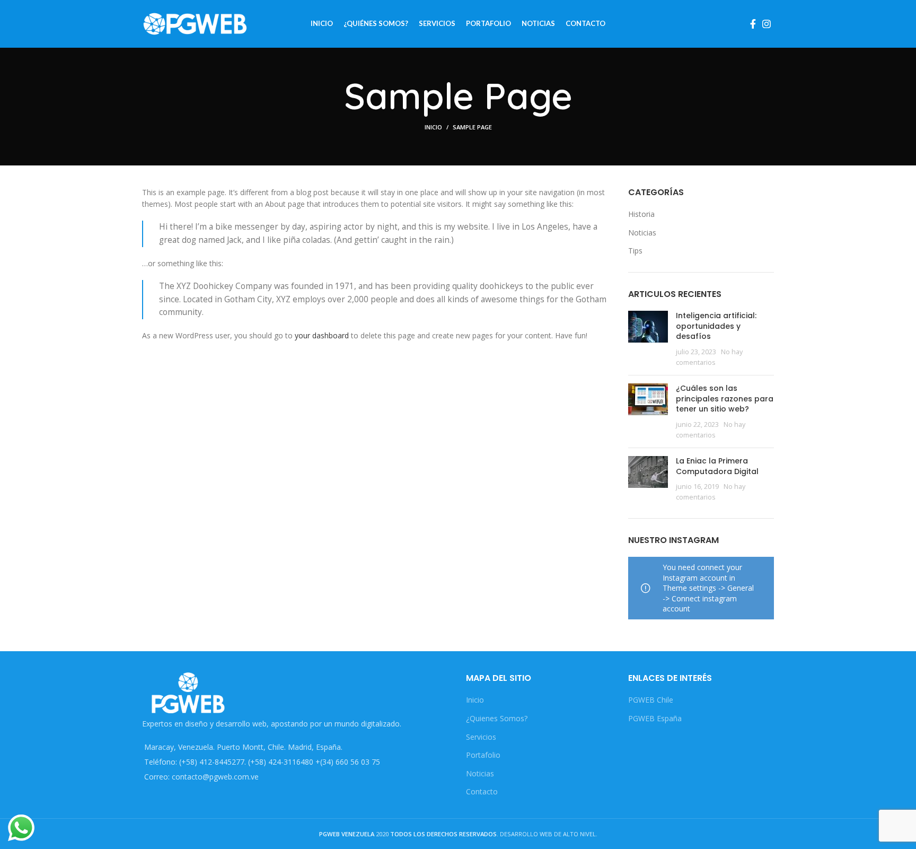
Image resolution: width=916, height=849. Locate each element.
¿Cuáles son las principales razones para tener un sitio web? (724, 398)
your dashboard (322, 335)
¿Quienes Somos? (496, 718)
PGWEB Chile (650, 700)
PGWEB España (655, 718)
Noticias (642, 232)
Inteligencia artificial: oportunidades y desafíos (716, 326)
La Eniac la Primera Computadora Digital (717, 466)
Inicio (433, 127)
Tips (635, 251)
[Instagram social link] (766, 24)
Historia (641, 214)
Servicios (481, 737)
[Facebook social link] (753, 24)
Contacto (482, 791)
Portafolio (483, 755)
